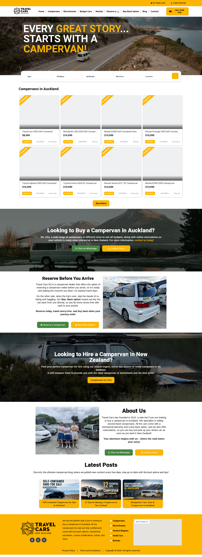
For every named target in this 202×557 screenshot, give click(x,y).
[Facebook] (32, 540)
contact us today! (144, 240)
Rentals (99, 11)
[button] (38, 430)
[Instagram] (44, 540)
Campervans (54, 11)
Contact (155, 11)
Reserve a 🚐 (113, 11)
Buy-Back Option (131, 11)
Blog (145, 11)
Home (41, 11)
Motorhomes (69, 11)
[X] (38, 540)
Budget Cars (86, 11)
